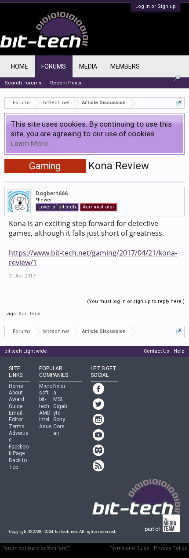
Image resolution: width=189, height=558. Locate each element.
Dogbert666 (52, 193)
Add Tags (29, 314)
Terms (17, 426)
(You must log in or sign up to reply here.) (136, 301)
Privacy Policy (170, 548)
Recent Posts (65, 83)
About (16, 393)
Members (125, 66)
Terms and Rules (129, 548)
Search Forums (22, 83)
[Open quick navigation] (179, 103)
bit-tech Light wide (25, 351)
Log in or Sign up (155, 6)
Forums (53, 66)
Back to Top (18, 463)
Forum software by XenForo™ (36, 548)
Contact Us (156, 351)
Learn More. (30, 143)
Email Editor (16, 416)
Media (88, 66)
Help (179, 351)
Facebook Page (19, 450)
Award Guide (16, 402)
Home (19, 66)
